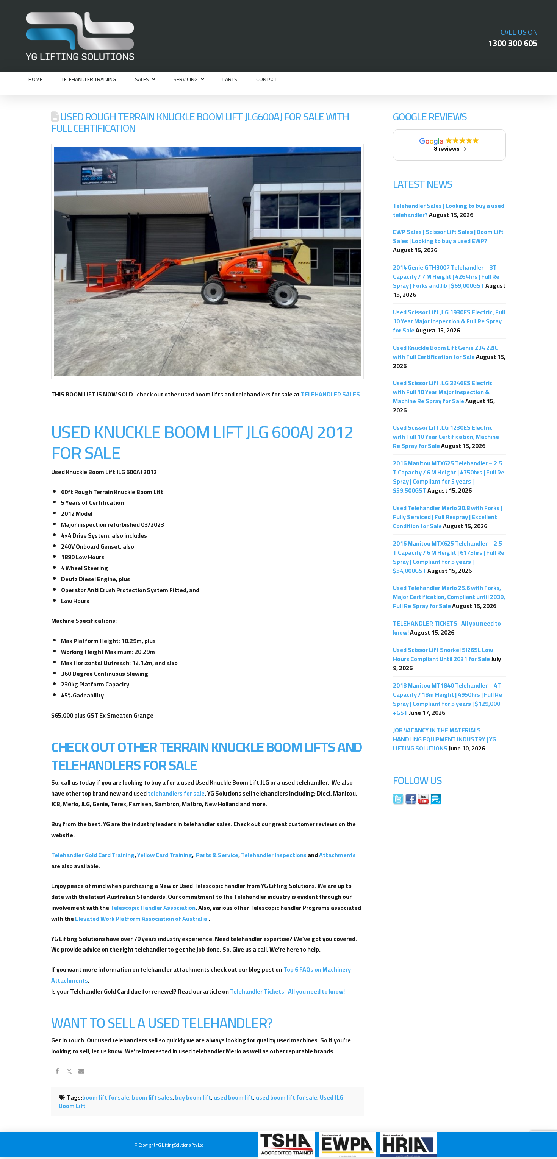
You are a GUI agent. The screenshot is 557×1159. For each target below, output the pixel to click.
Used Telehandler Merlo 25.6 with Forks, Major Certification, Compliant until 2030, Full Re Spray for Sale (449, 596)
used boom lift (233, 1097)
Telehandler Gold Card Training (93, 855)
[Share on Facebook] (57, 1072)
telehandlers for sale (176, 793)
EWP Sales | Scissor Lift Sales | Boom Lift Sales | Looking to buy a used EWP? (448, 236)
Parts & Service (217, 855)
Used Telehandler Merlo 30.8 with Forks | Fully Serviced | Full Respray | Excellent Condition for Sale (447, 517)
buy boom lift (193, 1097)
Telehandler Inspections (274, 855)
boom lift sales (152, 1097)
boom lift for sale (105, 1097)
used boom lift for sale (286, 1097)
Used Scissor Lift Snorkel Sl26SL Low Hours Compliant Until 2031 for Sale (443, 654)
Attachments (337, 855)
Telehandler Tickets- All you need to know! (287, 991)
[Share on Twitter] (69, 1072)
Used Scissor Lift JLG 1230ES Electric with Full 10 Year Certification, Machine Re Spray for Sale (446, 436)
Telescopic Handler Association (153, 907)
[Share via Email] (81, 1072)
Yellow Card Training (164, 855)
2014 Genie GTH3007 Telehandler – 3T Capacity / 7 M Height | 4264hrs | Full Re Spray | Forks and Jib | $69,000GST (446, 276)
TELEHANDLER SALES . (332, 394)
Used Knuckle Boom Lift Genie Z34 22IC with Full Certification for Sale (445, 352)
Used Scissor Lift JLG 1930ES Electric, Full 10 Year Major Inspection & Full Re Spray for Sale (449, 321)
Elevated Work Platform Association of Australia (141, 918)
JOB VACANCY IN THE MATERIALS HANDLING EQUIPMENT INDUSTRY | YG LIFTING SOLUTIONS (444, 739)
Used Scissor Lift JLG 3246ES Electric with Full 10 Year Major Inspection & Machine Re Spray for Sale (443, 392)
